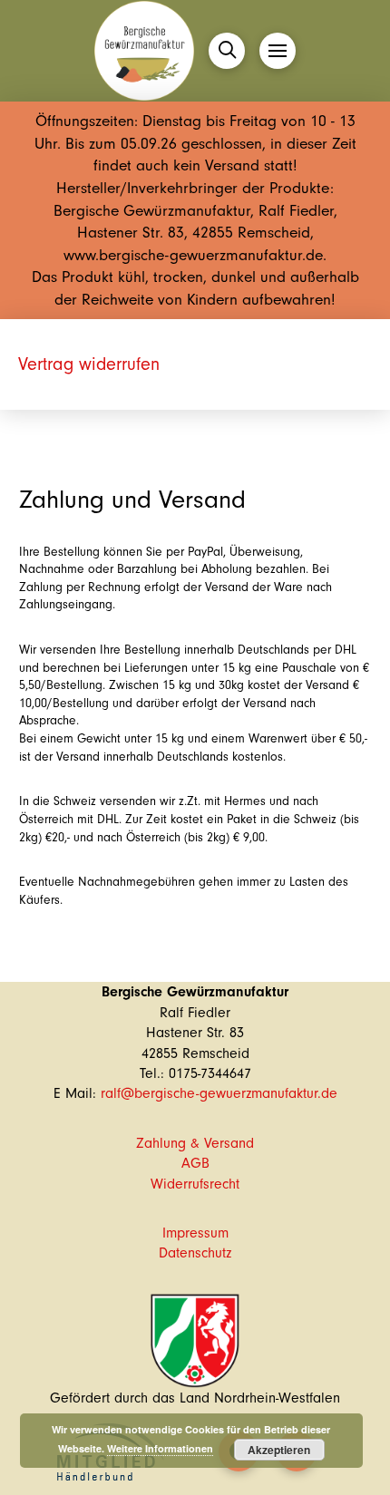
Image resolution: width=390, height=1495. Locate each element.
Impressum (195, 1233)
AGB (195, 1163)
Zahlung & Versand (195, 1143)
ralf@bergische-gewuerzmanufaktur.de (219, 1093)
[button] (227, 51)
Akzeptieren (279, 1450)
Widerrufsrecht (195, 1184)
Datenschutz (195, 1253)
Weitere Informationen (160, 1448)
